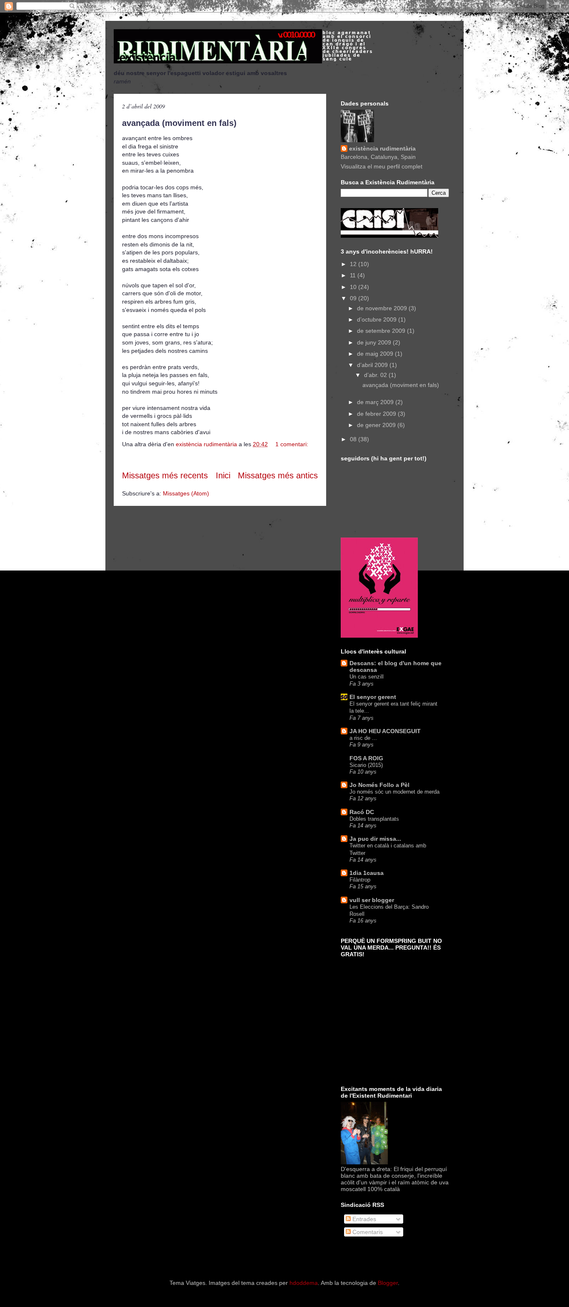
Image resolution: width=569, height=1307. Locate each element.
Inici (223, 475)
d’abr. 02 (376, 375)
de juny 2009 (375, 342)
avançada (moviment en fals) (179, 123)
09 (354, 298)
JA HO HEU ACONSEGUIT (385, 731)
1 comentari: (291, 444)
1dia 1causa (366, 873)
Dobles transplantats (374, 819)
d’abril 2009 (373, 365)
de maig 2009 (376, 353)
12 (354, 264)
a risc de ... (363, 738)
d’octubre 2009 (377, 319)
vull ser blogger (371, 900)
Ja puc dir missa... (375, 838)
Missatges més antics (278, 475)
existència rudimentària (382, 148)
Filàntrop (359, 880)
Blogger (388, 1282)
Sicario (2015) (366, 765)
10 (354, 287)
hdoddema (303, 1282)
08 (354, 439)
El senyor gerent (372, 697)
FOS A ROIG (366, 758)
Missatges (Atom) (186, 493)
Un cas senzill (366, 677)
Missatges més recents (165, 475)
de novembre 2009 (383, 308)
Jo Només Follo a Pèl (379, 785)
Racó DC (361, 812)
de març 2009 (376, 402)
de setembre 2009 (382, 330)
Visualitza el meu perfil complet (381, 166)
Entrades (363, 1219)
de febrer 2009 (377, 413)
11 (353, 275)
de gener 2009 (377, 425)
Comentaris (367, 1232)
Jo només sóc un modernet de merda (394, 792)
